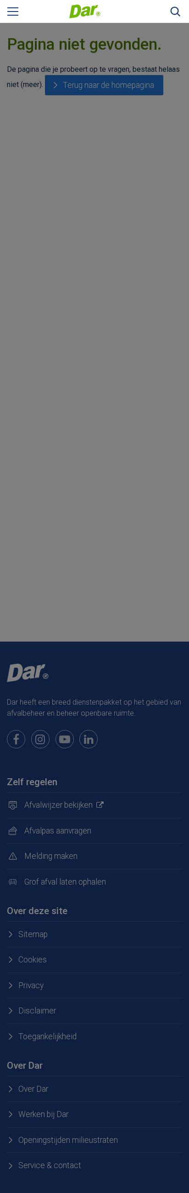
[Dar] (84, 10)
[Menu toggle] (12, 11)
